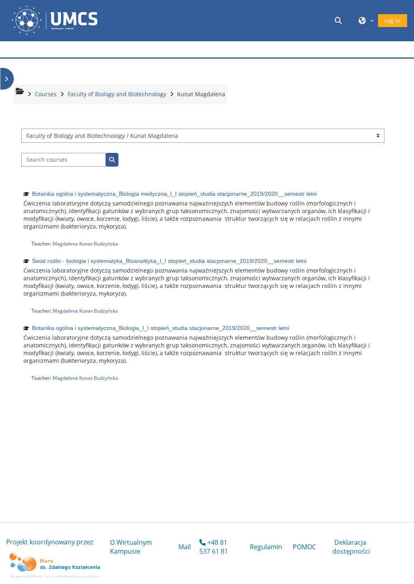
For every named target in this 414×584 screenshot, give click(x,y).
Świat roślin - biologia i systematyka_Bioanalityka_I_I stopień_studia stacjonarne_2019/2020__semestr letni (169, 261)
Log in (392, 20)
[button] (339, 20)
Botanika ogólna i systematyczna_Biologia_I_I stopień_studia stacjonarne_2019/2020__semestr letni (160, 328)
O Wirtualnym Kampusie (131, 547)
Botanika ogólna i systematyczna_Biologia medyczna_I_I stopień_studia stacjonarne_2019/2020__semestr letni (174, 193)
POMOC (304, 546)
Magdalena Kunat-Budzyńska (85, 243)
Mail (184, 546)
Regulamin (266, 546)
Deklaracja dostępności (351, 547)
